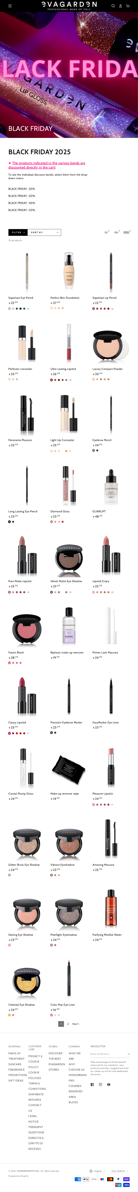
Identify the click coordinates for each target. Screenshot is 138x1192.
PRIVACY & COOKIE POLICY (35, 1061)
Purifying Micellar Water (107, 934)
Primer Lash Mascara (105, 652)
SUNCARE (14, 1064)
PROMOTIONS (17, 1075)
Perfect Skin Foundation (65, 297)
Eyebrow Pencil (102, 440)
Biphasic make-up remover (66, 652)
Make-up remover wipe (64, 793)
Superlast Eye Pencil (20, 297)
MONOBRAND (78, 1075)
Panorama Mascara (20, 440)
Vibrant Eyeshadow (62, 864)
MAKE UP (14, 1053)
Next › (76, 1023)
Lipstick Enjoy (101, 581)
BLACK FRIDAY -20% (21, 188)
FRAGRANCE (16, 1069)
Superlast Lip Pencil (105, 297)
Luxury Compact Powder (108, 369)
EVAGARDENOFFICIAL (28, 1171)
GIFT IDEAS (15, 1080)
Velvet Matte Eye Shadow (66, 581)
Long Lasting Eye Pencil (23, 511)
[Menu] (10, 6)
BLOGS (73, 1102)
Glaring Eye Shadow (20, 934)
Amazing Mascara (103, 864)
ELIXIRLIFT (99, 511)
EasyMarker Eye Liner (106, 722)
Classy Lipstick (17, 722)
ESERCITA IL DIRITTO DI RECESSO (36, 1143)
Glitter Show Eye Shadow (24, 864)
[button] (113, 6)
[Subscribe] (128, 1054)
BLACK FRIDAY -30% (21, 195)
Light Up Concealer (62, 440)
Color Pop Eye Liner (62, 1004)
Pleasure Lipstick (103, 793)
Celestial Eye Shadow (21, 1004)
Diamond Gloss (60, 511)
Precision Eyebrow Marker (66, 722)
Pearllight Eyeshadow (63, 934)
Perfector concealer (20, 369)
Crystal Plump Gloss (20, 793)
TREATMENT (16, 1058)
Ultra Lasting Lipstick (63, 369)
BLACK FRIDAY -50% (21, 210)
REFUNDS (34, 1099)
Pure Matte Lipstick (19, 581)
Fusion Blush (16, 652)
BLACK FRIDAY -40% (21, 203)
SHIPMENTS (36, 1094)
